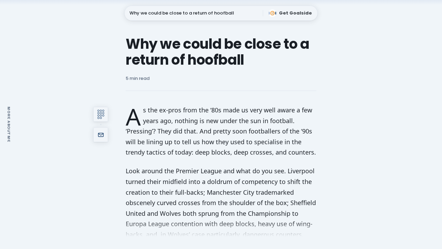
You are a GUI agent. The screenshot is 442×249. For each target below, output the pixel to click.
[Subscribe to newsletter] (100, 134)
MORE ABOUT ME (9, 124)
